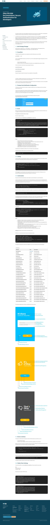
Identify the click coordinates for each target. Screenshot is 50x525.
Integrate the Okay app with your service (21, 38)
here (39, 58)
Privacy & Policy (41, 520)
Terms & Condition (45, 520)
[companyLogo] (3, 1)
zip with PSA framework (18, 67)
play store (43, 36)
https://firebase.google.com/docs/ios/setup (21, 96)
